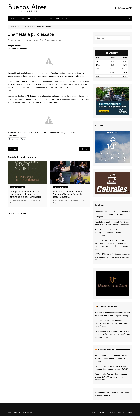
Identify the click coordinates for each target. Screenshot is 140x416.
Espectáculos (25, 18)
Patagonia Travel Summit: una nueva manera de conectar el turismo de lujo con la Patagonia (25, 194)
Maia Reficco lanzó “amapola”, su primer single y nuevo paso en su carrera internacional (110, 232)
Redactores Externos (19, 200)
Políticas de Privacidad (124, 412)
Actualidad (13, 18)
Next (83, 149)
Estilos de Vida (47, 18)
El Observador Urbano (107, 306)
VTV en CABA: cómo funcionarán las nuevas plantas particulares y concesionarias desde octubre (112, 257)
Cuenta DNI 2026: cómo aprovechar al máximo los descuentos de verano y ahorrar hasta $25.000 (112, 323)
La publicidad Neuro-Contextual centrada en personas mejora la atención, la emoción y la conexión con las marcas (112, 334)
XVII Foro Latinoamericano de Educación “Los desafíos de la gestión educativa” (67, 194)
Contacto (110, 412)
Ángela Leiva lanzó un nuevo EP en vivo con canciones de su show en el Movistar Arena (112, 223)
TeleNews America (105, 349)
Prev (14, 149)
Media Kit (100, 412)
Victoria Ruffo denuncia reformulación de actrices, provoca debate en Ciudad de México (111, 358)
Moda (36, 18)
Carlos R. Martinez (16, 40)
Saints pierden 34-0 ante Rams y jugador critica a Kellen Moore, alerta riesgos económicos (111, 377)
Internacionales (62, 18)
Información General (54, 40)
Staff (93, 412)
